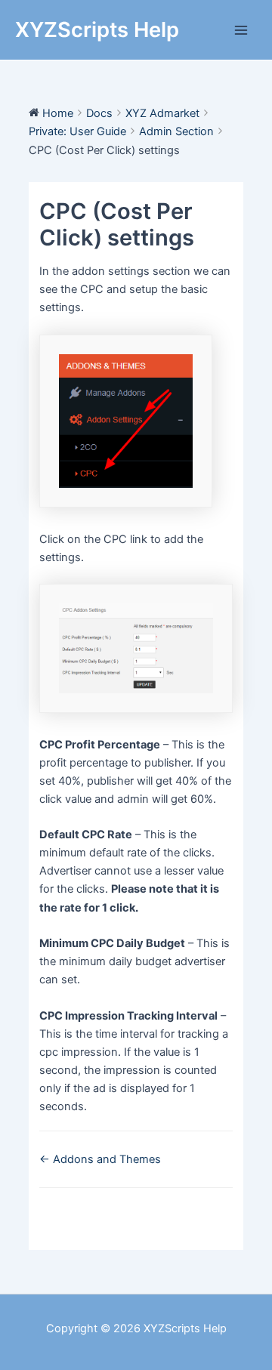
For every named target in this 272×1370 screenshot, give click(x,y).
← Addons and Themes (100, 1159)
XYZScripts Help (97, 29)
